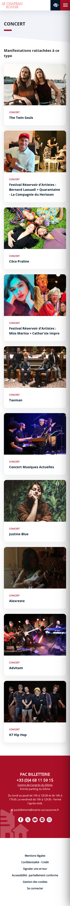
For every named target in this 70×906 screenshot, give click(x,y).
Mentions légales (35, 855)
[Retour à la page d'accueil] (12, 5)
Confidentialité (30, 862)
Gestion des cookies (35, 882)
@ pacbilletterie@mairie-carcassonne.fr (35, 810)
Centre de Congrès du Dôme (35, 785)
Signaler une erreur (35, 869)
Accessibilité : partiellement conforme (35, 875)
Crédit (45, 862)
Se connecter (35, 888)
